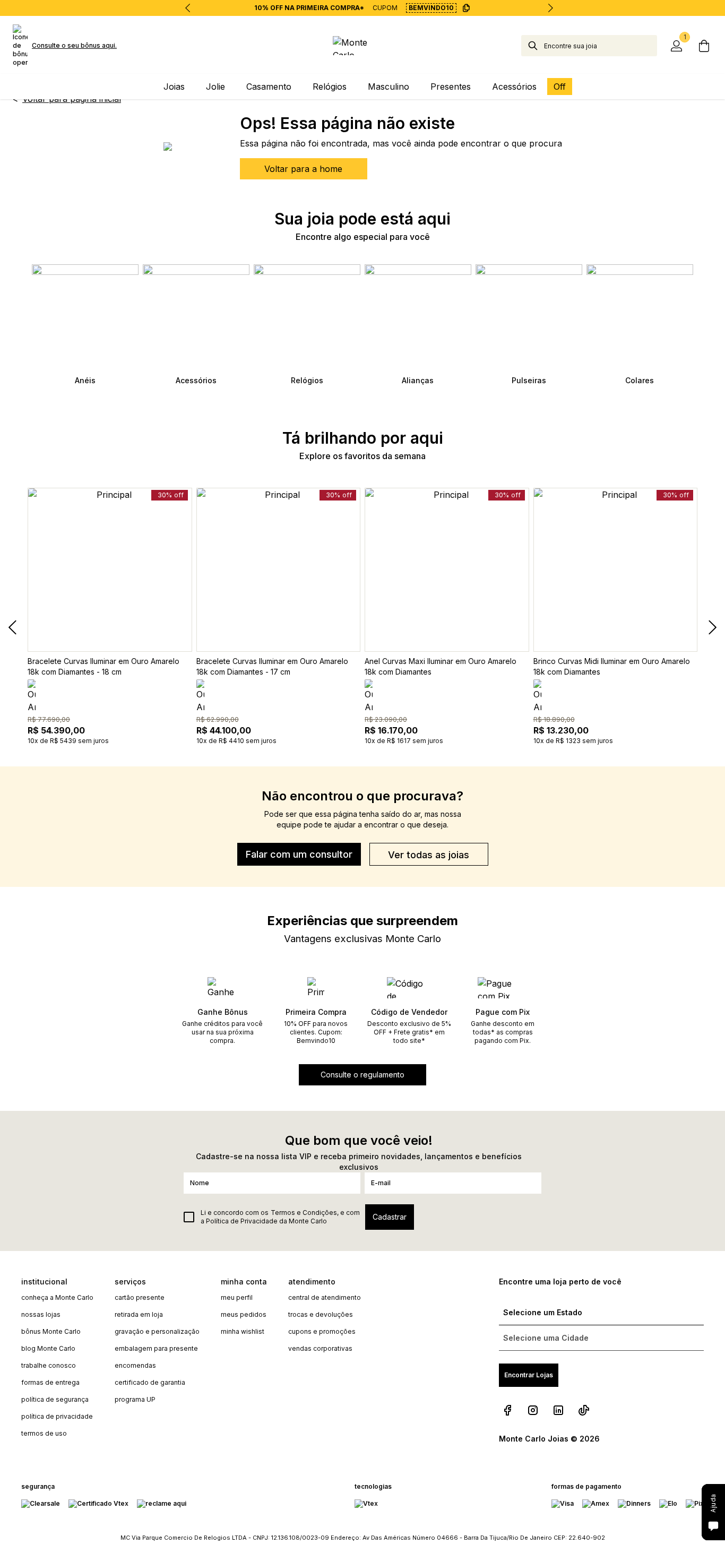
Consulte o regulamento (362, 1074)
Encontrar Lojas (528, 1375)
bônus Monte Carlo (51, 1331)
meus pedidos (243, 1314)
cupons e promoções (322, 1331)
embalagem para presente (156, 1348)
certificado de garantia (150, 1382)
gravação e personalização (157, 1331)
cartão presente (140, 1297)
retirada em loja (139, 1314)
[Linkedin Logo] (558, 1410)
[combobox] (600, 45)
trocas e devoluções (320, 1314)
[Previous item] (188, 8)
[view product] (110, 570)
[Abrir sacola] (703, 45)
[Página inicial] (362, 45)
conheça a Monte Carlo (57, 1297)
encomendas (135, 1365)
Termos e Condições (304, 1212)
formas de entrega (50, 1382)
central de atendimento (324, 1297)
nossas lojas (41, 1314)
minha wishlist (242, 1331)
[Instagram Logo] (532, 1410)
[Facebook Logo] (507, 1410)
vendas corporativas (320, 1348)
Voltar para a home (303, 168)
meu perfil (237, 1297)
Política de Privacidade (242, 1221)
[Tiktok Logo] (583, 1410)
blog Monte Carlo (48, 1348)
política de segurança (55, 1399)
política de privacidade (57, 1416)
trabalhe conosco (48, 1365)
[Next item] (550, 8)
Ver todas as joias (428, 854)
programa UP (135, 1399)
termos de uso (44, 1433)
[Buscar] (533, 45)
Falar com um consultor (299, 854)
